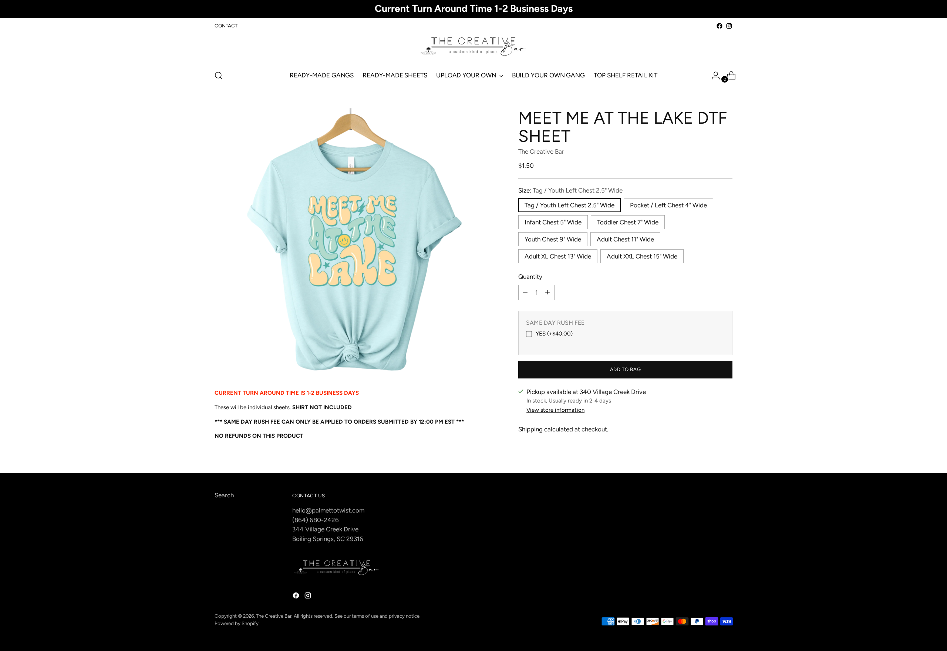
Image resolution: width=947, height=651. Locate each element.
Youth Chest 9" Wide (553, 239)
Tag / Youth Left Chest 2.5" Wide (569, 205)
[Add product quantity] (547, 292)
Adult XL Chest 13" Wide (558, 256)
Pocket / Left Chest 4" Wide (668, 205)
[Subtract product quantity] (525, 292)
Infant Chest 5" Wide (553, 222)
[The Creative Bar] (473, 47)
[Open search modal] (218, 75)
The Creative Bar (541, 151)
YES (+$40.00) (554, 333)
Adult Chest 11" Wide (625, 239)
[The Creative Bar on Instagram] (729, 26)
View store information (555, 410)
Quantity (530, 276)
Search (224, 495)
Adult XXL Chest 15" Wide (642, 256)
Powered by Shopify (237, 623)
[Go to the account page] (712, 75)
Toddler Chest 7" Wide (627, 222)
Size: (570, 190)
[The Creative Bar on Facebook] (719, 26)
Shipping (530, 429)
